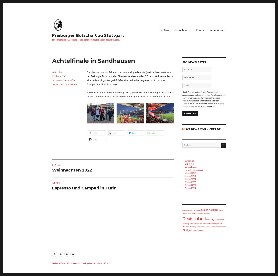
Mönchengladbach (215, 224)
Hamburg (185, 224)
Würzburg (200, 230)
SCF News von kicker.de (203, 129)
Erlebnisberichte (182, 30)
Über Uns (163, 30)
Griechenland (219, 219)
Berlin (194, 213)
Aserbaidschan (187, 210)
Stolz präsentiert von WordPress (96, 263)
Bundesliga (189, 161)
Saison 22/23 (69, 80)
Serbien (223, 227)
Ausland (213, 209)
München (185, 227)
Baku (189, 213)
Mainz (206, 223)
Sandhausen (71, 84)
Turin (194, 230)
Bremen (207, 213)
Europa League (191, 167)
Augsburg (203, 210)
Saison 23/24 (190, 188)
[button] (97, 132)
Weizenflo (57, 72)
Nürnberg (193, 227)
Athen (196, 210)
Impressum (216, 30)
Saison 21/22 (190, 182)
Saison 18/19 (190, 176)
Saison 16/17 (190, 173)
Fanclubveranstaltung (194, 170)
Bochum (200, 213)
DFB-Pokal (57, 80)
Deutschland (58, 84)
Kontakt (200, 30)
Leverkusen (198, 224)
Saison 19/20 (190, 179)
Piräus (208, 227)
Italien (192, 224)
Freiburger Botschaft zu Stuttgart (88, 35)
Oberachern (201, 227)
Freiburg (210, 219)
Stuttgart (187, 230)
